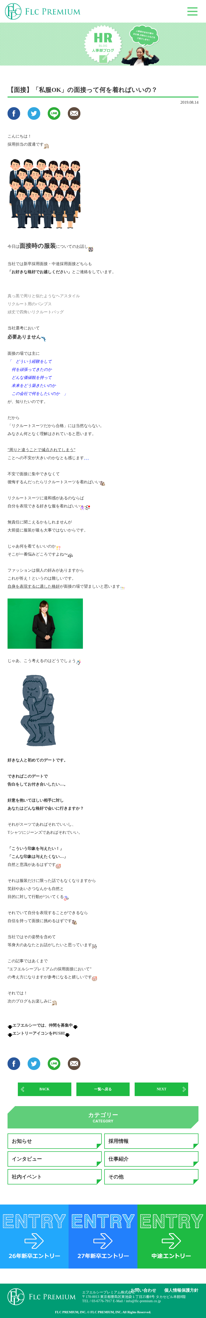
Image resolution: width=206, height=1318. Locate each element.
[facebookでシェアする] (14, 117)
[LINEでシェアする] (54, 117)
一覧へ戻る (103, 1089)
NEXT (161, 1089)
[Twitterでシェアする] (34, 117)
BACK (44, 1089)
